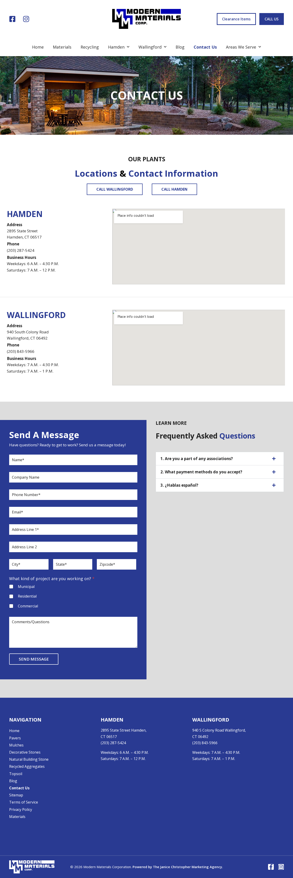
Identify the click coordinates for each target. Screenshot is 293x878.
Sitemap (16, 795)
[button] (220, 458)
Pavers (15, 738)
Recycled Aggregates (27, 766)
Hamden (116, 47)
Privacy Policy (20, 809)
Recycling (90, 47)
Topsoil (15, 773)
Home (38, 47)
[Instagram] (26, 19)
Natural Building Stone (29, 759)
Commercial (28, 606)
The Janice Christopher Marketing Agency (187, 866)
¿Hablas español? (179, 485)
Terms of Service (23, 802)
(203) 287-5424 (20, 250)
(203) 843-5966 (204, 742)
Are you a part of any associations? (196, 458)
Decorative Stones (25, 752)
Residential (27, 596)
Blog (180, 47)
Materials (62, 47)
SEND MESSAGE (34, 659)
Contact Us (205, 47)
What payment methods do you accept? (201, 472)
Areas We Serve (241, 47)
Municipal (26, 586)
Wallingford (150, 47)
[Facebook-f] (271, 867)
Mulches (16, 745)
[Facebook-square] (12, 19)
